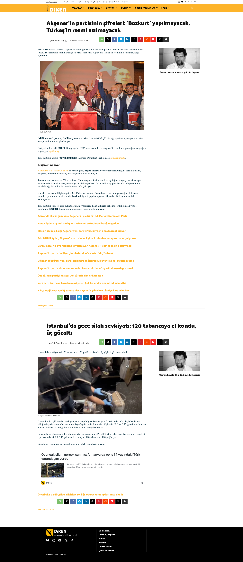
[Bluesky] (182, 2)
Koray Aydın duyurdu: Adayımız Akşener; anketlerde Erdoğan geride (78, 223)
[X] (108, 39)
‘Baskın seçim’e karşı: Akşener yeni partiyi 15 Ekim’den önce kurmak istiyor (82, 231)
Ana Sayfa (42, 306)
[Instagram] (179, 2)
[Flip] (153, 39)
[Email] (160, 39)
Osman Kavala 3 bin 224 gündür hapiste (179, 72)
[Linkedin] (127, 39)
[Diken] (56, 8)
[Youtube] (188, 2)
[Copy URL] (134, 39)
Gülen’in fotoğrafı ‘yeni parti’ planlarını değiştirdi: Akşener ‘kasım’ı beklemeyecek (86, 261)
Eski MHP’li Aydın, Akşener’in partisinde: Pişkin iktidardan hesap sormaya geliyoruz (87, 238)
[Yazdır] (166, 39)
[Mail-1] (195, 2)
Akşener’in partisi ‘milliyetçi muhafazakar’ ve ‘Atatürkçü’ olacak (75, 253)
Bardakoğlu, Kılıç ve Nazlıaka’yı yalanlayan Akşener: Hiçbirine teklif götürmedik (85, 246)
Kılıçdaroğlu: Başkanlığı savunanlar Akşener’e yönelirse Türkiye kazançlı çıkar (83, 290)
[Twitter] (185, 2)
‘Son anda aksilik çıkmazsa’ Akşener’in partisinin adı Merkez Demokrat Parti (82, 216)
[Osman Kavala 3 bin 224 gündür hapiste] (179, 58)
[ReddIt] (147, 39)
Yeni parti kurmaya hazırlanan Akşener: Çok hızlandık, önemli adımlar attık (82, 283)
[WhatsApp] (101, 39)
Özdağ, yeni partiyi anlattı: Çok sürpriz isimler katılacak (70, 276)
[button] (192, 8)
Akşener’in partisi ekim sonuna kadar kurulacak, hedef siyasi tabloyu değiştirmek (86, 268)
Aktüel (50, 306)
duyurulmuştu (118, 157)
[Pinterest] (140, 39)
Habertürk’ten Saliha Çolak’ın (53, 170)
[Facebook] (191, 2)
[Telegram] (121, 39)
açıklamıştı (54, 151)
